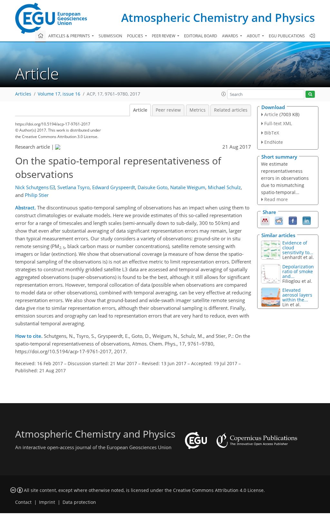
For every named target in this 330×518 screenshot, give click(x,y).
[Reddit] (279, 220)
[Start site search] (310, 94)
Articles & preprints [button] (69, 36)
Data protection (79, 502)
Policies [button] (135, 36)
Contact (23, 502)
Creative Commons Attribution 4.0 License (218, 490)
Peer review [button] (164, 36)
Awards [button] (230, 36)
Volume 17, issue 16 (59, 94)
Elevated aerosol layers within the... (297, 295)
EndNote (273, 142)
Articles (23, 94)
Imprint (47, 502)
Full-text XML (278, 123)
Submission (110, 36)
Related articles (231, 110)
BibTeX (271, 133)
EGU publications (287, 36)
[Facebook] (292, 220)
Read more (276, 199)
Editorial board (200, 36)
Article (140, 110)
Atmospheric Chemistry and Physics (218, 17)
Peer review (168, 110)
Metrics (197, 110)
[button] (223, 94)
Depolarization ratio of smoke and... (298, 271)
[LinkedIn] (306, 220)
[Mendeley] (265, 220)
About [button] (254, 36)
